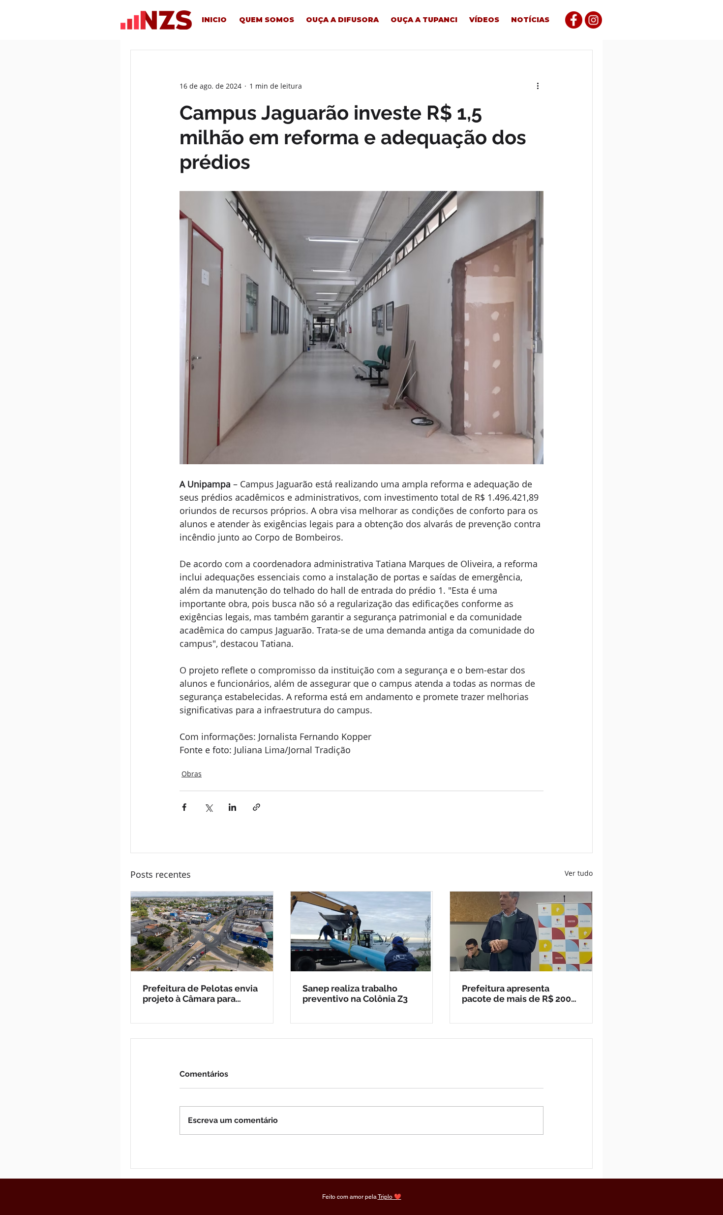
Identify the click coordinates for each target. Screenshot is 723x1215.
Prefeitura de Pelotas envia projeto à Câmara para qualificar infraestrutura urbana (200, 993)
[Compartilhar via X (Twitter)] (208, 807)
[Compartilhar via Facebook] (184, 807)
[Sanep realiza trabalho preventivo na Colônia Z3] (362, 931)
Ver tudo (579, 873)
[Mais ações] (537, 86)
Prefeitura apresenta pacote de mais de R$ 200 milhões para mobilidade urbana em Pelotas (516, 993)
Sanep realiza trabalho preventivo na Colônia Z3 (355, 993)
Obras (191, 773)
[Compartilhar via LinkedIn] (232, 807)
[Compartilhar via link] (256, 807)
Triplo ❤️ (389, 1196)
